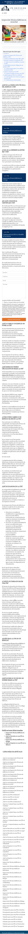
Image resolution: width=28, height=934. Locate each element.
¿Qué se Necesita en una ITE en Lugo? (14, 831)
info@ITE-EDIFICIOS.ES (15, 3)
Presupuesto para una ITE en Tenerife (14, 914)
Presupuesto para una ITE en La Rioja (14, 912)
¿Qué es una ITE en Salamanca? (12, 801)
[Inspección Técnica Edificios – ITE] (13, 8)
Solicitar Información (14, 319)
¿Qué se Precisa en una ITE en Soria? (13, 839)
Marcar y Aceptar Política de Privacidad (14, 302)
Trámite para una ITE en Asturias (12, 917)
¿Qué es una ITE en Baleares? (11, 794)
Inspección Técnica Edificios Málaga (13, 901)
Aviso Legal (13, 314)
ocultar (6, 53)
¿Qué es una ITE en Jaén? (10, 799)
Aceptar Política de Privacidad (11, 300)
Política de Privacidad (19, 933)
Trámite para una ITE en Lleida (12, 919)
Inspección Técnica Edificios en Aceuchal (14, 21)
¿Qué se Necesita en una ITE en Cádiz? (14, 828)
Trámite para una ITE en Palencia (12, 921)
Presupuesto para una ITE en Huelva (13, 910)
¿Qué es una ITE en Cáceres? (11, 797)
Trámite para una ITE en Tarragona (13, 926)
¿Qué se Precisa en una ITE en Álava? (13, 837)
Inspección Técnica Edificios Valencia (14, 903)
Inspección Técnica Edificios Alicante (14, 866)
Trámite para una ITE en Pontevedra (13, 924)
